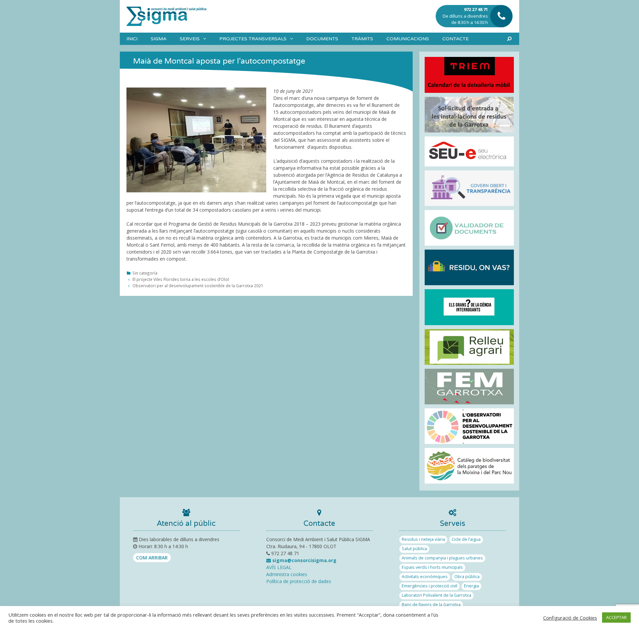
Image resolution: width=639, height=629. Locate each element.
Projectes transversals (253, 39)
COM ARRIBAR (152, 557)
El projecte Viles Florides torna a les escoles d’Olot (180, 279)
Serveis (190, 39)
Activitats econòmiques (425, 576)
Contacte (455, 39)
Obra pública (467, 576)
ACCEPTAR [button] (616, 617)
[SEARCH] (509, 39)
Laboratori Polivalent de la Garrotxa (436, 595)
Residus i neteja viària (423, 539)
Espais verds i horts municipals (432, 567)
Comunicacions (407, 39)
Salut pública (414, 548)
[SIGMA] (166, 16)
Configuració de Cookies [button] (570, 618)
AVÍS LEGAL (279, 567)
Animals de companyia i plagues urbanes (442, 558)
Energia (471, 586)
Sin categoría (144, 273)
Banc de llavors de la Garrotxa (431, 604)
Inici (131, 39)
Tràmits (362, 39)
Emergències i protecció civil (429, 586)
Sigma (158, 39)
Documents (322, 39)
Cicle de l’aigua (466, 539)
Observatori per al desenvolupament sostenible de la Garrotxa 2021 (197, 285)
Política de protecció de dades (298, 581)
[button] (206, 39)
